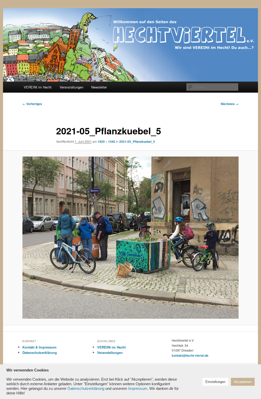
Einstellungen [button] (215, 382)
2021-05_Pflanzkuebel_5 (137, 141)
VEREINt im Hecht (37, 87)
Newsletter (99, 87)
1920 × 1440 (106, 141)
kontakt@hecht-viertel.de (190, 355)
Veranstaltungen (71, 87)
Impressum (137, 389)
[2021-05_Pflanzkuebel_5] (130, 238)
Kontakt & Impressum (39, 347)
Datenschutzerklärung (39, 352)
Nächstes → (230, 103)
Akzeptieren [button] (243, 382)
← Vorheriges (32, 103)
